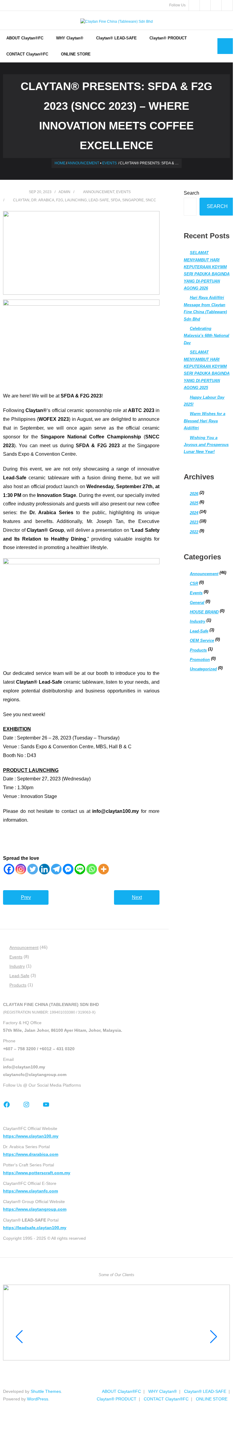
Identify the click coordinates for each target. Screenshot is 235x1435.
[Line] (80, 869)
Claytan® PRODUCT (116, 1398)
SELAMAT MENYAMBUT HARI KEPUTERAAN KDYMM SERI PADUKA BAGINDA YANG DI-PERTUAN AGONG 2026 (207, 270)
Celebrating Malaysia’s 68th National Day (206, 335)
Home (60, 163)
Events (109, 163)
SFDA (115, 200)
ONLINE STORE (211, 1398)
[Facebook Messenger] (68, 869)
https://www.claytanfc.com (30, 1191)
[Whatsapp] (91, 869)
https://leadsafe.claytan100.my (34, 1227)
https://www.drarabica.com (30, 1154)
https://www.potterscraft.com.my (36, 1172)
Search (191, 193)
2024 (194, 513)
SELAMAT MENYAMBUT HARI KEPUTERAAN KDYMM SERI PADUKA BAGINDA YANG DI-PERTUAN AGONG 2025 (207, 370)
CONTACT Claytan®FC (166, 1398)
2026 (194, 493)
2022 (194, 532)
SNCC (151, 200)
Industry (197, 621)
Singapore (133, 200)
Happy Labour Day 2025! (204, 401)
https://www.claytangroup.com (34, 1209)
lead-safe (99, 200)
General (197, 602)
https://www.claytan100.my (31, 1136)
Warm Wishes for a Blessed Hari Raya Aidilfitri (204, 420)
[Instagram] (20, 869)
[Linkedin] (44, 869)
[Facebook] (9, 869)
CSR (194, 583)
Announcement (83, 163)
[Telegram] (56, 869)
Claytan (21, 200)
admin (64, 192)
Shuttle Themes (46, 1391)
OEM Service (202, 640)
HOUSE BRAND (204, 612)
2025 (194, 503)
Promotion (200, 659)
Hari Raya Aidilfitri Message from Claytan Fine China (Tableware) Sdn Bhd (205, 308)
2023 (194, 522)
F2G (59, 200)
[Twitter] (32, 869)
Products (198, 650)
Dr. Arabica (42, 200)
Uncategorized (203, 669)
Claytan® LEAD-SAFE (205, 1391)
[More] (103, 869)
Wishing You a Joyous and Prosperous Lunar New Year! (206, 444)
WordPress (37, 1398)
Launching (76, 200)
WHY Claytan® (162, 1391)
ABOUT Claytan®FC (121, 1391)
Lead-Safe (199, 631)
